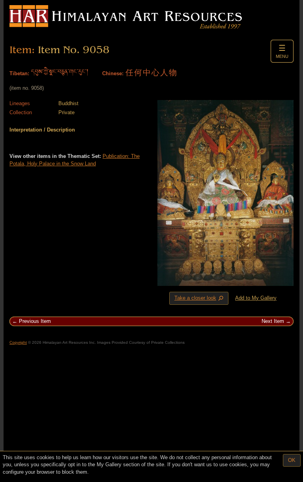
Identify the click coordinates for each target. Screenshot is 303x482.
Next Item (273, 321)
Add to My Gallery (256, 298)
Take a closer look (199, 298)
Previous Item (35, 321)
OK (292, 460)
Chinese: (112, 73)
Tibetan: (19, 73)
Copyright (18, 342)
